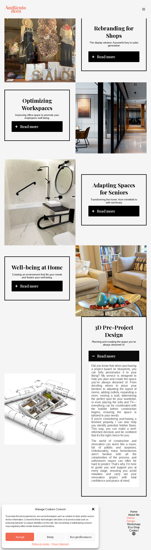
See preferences (80, 537)
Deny (50, 537)
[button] (93, 509)
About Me (133, 514)
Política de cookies (41, 544)
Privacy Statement (60, 544)
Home (133, 511)
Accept (19, 537)
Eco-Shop (134, 527)
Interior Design (131, 519)
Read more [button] (106, 56)
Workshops (134, 524)
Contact (133, 530)
